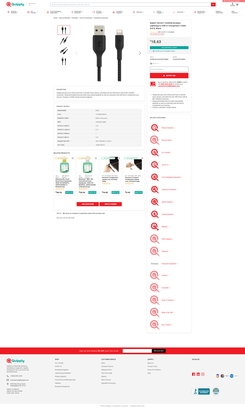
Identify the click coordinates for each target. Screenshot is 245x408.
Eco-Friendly (59, 363)
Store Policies (106, 380)
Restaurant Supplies (61, 370)
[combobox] (133, 4)
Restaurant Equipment (62, 386)
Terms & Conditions (154, 370)
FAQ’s (103, 363)
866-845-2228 (166, 84)
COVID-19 (58, 366)
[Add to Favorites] (72, 158)
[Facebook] (193, 374)
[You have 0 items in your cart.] (237, 4)
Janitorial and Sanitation (63, 373)
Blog (149, 373)
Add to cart (69, 192)
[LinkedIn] (198, 374)
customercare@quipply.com (169, 86)
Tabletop (58, 383)
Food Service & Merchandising (65, 380)
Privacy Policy (152, 366)
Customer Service (107, 366)
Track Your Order (106, 373)
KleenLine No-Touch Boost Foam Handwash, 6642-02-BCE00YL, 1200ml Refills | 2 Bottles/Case (64, 183)
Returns (103, 376)
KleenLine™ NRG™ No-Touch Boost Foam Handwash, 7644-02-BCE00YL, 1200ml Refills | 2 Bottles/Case (87, 183)
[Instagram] (202, 374)
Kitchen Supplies (60, 376)
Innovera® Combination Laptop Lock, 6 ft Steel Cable (110, 179)
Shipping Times (106, 370)
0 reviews (171, 32)
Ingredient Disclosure (108, 383)
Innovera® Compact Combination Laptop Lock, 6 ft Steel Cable (132, 179)
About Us (151, 363)
